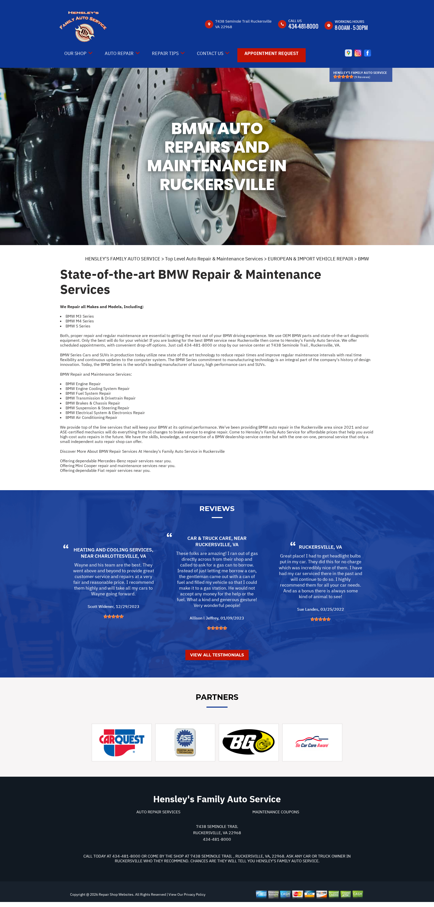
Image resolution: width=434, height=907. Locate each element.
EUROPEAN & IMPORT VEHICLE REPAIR (310, 259)
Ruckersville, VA (217, 544)
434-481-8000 (303, 26)
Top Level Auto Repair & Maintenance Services (214, 259)
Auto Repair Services (158, 811)
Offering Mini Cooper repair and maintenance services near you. (117, 465)
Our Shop (75, 53)
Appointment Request (271, 53)
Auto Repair (119, 53)
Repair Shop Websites (115, 894)
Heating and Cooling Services (113, 550)
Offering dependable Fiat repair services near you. (105, 470)
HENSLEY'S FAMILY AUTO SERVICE (122, 259)
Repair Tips (165, 53)
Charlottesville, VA (120, 556)
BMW (363, 259)
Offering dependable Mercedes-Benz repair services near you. (116, 460)
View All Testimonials (217, 655)
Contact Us (210, 53)
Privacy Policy (194, 894)
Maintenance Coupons (275, 811)
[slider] (343, 77)
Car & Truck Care (209, 538)
